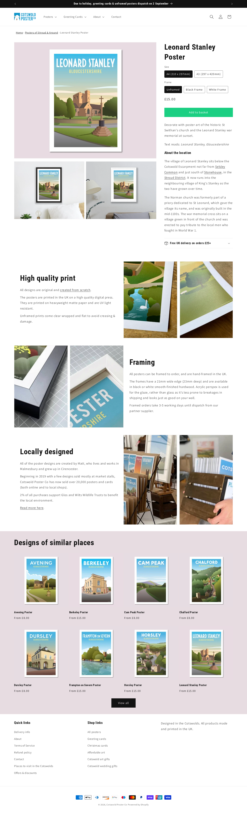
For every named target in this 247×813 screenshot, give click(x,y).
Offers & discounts (25, 773)
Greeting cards (97, 739)
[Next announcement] (232, 4)
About (17, 739)
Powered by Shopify (138, 804)
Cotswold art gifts (99, 759)
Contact (19, 759)
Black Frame (194, 89)
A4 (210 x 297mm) (179, 74)
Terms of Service (24, 745)
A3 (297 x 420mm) (209, 74)
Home (19, 32)
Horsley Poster (133, 685)
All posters (94, 732)
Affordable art (96, 752)
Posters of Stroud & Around (41, 32)
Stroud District (175, 177)
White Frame (217, 89)
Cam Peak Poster (134, 612)
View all (123, 703)
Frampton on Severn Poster (85, 685)
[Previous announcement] (15, 4)
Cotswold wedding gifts (102, 766)
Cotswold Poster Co (117, 804)
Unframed (173, 89)
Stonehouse (213, 172)
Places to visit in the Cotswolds (33, 766)
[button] (49, 17)
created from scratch (75, 290)
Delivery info (22, 732)
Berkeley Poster (78, 612)
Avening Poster (23, 612)
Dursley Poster (23, 685)
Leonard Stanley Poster (193, 685)
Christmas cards (98, 745)
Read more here (31, 508)
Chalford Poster (188, 612)
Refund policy (23, 752)
